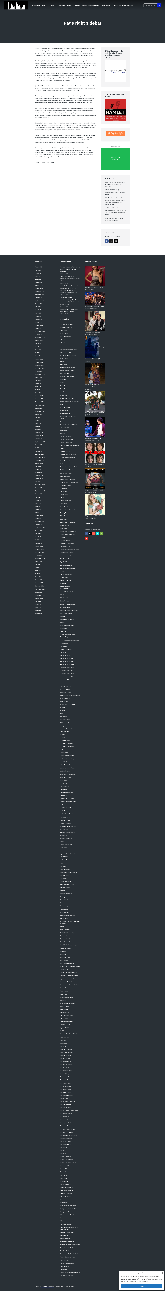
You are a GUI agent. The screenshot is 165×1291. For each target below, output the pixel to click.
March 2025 (38, 319)
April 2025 (38, 316)
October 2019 (39, 488)
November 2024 (40, 331)
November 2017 (40, 552)
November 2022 (40, 405)
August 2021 (39, 445)
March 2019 (38, 509)
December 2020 (39, 454)
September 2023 (40, 374)
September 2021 (40, 442)
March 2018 (38, 543)
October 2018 (39, 524)
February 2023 (39, 396)
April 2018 (38, 540)
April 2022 (38, 426)
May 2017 (38, 570)
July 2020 (38, 466)
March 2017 (38, 577)
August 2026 (39, 267)
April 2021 (38, 448)
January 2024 (39, 362)
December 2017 (39, 549)
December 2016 (39, 586)
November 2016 (40, 589)
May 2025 (38, 313)
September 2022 (40, 411)
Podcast (52, 5)
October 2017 (39, 555)
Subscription (36, 5)
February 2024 (39, 359)
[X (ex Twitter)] (111, 241)
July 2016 (38, 601)
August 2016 (39, 598)
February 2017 (39, 580)
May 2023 (38, 386)
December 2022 (39, 402)
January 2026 (39, 288)
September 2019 (40, 491)
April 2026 (38, 279)
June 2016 (38, 604)
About (44, 5)
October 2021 (39, 439)
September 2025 (40, 301)
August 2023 (39, 377)
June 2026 (38, 273)
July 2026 (38, 270)
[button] (161, 1273)
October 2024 (39, 334)
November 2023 (40, 368)
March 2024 (38, 356)
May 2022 (38, 423)
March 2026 (38, 282)
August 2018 (39, 531)
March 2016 (38, 613)
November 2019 (40, 485)
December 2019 (39, 482)
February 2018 (39, 546)
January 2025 (39, 325)
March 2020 (38, 472)
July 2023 (38, 380)
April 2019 (38, 506)
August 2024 (39, 340)
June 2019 (38, 500)
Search (159, 5)
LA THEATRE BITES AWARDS (90, 5)
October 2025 (39, 297)
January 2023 (39, 399)
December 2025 (39, 291)
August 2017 (39, 561)
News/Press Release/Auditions (123, 5)
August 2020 (39, 463)
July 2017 (38, 564)
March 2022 (38, 429)
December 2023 (39, 365)
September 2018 (40, 528)
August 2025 (39, 304)
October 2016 (39, 592)
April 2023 (38, 390)
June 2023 (38, 383)
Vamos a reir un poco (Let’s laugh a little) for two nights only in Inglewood (115, 184)
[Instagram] (116, 241)
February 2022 (39, 432)
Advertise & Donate (65, 5)
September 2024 (40, 337)
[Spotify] (101, 533)
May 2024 (38, 350)
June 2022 (38, 420)
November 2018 (40, 521)
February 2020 (39, 475)
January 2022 (39, 436)
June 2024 (38, 347)
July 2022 (38, 417)
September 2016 (40, 595)
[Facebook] (107, 241)
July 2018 (38, 534)
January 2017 (39, 583)
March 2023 (38, 393)
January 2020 (39, 478)
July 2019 (38, 497)
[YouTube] (86, 538)
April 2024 (38, 353)
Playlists (77, 5)
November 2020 (40, 457)
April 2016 (38, 610)
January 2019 (39, 515)
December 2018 (39, 518)
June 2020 (38, 469)
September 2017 (40, 558)
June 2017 (38, 567)
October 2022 (39, 408)
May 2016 (38, 607)
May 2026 (38, 276)
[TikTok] (97, 533)
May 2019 (38, 503)
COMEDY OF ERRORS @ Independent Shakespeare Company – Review (115, 192)
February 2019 (39, 512)
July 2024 (38, 344)
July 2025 (38, 307)
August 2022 (39, 414)
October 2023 (39, 371)
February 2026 (39, 285)
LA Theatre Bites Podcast (47, 1286)
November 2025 (40, 294)
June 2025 (38, 310)
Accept (142, 1286)
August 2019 (39, 494)
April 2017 (38, 574)
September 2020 (40, 460)
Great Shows (106, 5)
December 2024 (39, 328)
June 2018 (38, 537)
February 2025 (39, 322)
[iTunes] (93, 533)
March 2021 (38, 451)
